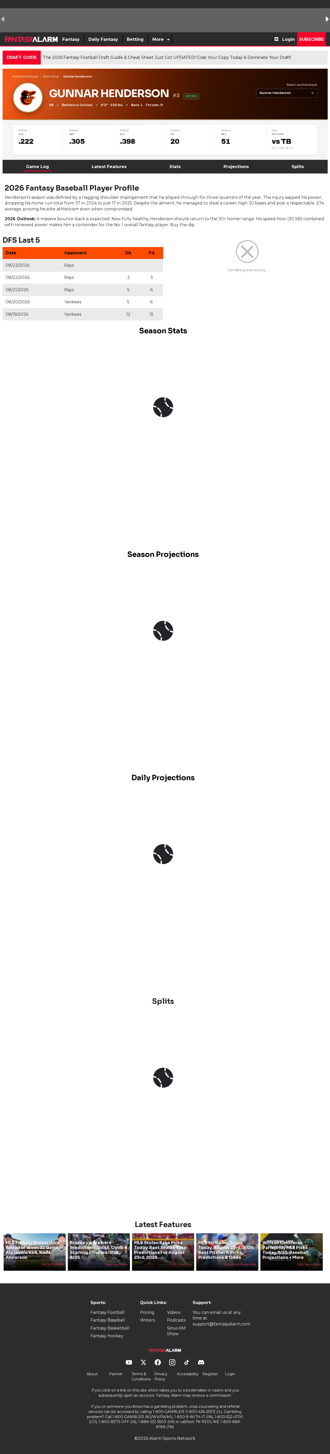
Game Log (37, 166)
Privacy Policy (161, 1376)
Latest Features (109, 166)
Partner (116, 1374)
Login (288, 39)
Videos (173, 1312)
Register (210, 1374)
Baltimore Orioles (25, 76)
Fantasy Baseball (107, 1320)
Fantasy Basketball (109, 1328)
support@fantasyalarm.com (221, 1324)
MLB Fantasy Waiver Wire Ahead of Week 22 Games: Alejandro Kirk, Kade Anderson (34, 1250)
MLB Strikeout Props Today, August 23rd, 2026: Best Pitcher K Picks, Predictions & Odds (226, 1250)
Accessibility (188, 1374)
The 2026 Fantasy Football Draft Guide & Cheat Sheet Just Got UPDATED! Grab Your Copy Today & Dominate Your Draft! (167, 57)
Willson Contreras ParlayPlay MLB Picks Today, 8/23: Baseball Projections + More (285, 1250)
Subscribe (311, 39)
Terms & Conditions (141, 1376)
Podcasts (176, 1320)
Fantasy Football (107, 1312)
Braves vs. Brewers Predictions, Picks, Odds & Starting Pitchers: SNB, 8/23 (98, 1250)
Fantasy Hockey (106, 1335)
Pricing (147, 1312)
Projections (236, 166)
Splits (298, 166)
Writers (147, 1320)
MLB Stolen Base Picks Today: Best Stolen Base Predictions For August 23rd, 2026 (160, 1250)
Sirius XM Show (176, 1331)
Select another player (301, 84)
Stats (175, 166)
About (92, 1374)
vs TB (281, 141)
